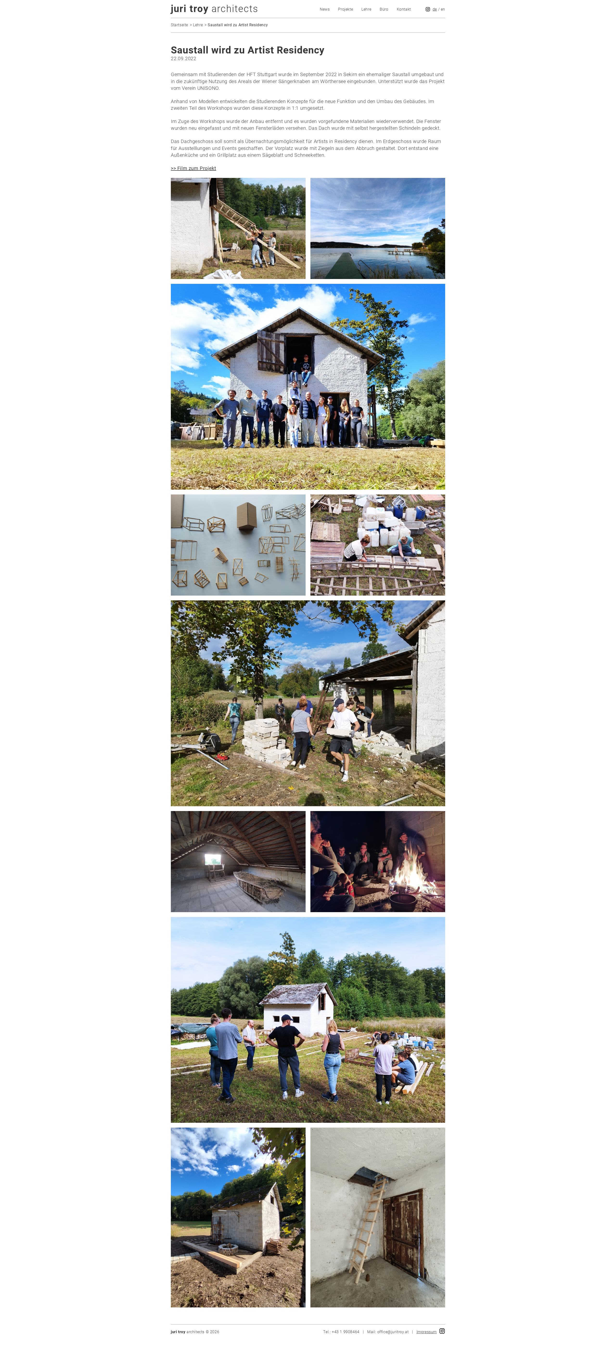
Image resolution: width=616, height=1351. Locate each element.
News (325, 9)
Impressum (427, 1332)
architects (214, 8)
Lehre (366, 9)
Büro (384, 9)
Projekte (345, 9)
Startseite (179, 25)
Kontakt (404, 9)
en (443, 9)
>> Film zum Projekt (193, 168)
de (435, 9)
